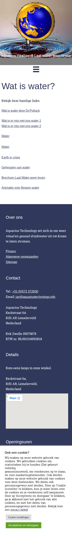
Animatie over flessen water (20, 187)
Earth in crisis (11, 157)
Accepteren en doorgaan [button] (23, 525)
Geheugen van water (16, 167)
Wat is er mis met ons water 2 (21, 126)
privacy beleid (19, 509)
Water (5, 136)
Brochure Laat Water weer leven (23, 177)
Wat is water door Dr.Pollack (21, 110)
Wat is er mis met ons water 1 (21, 120)
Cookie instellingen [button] (18, 517)
